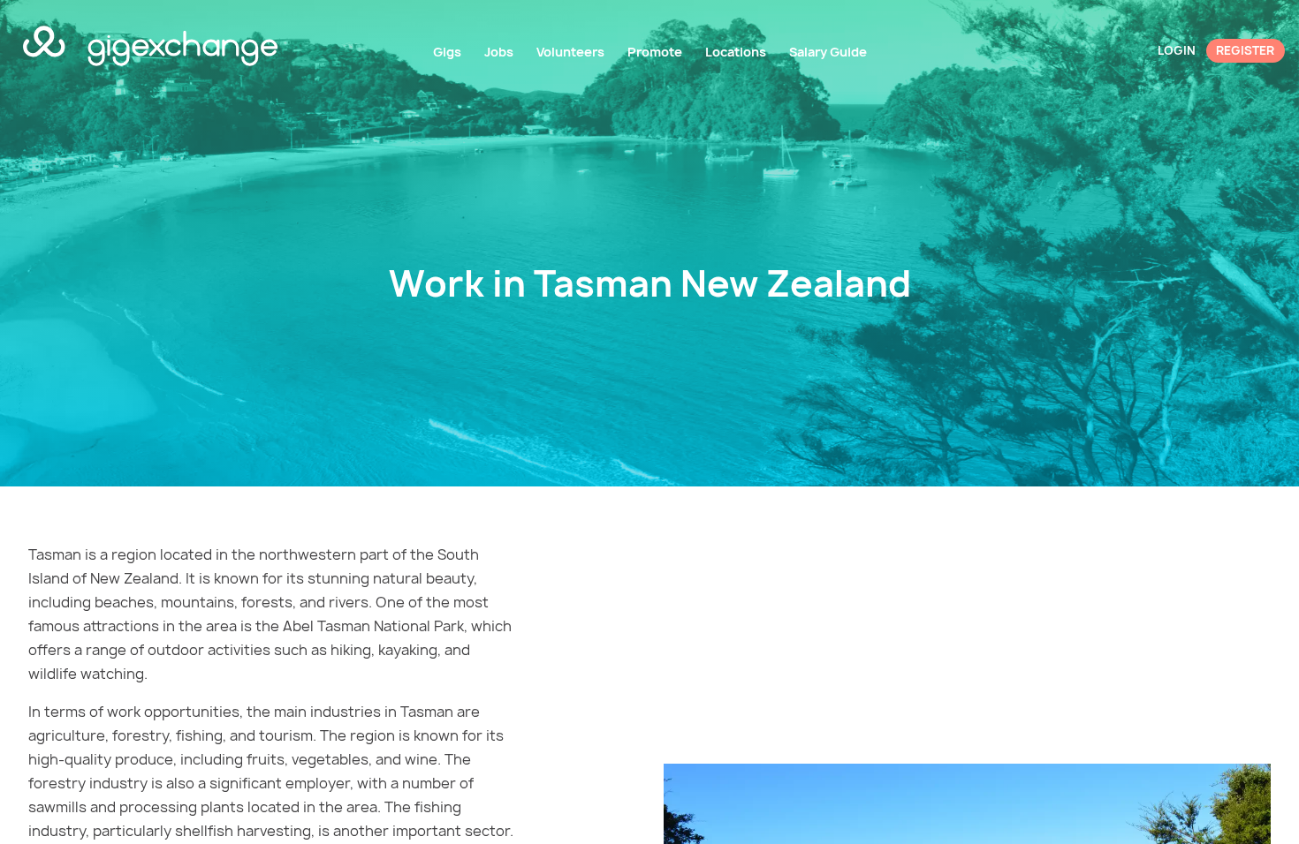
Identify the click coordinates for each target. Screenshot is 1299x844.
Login (1177, 50)
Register (1245, 50)
